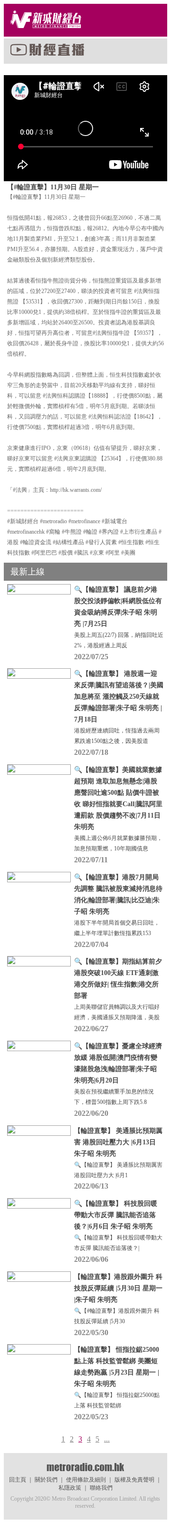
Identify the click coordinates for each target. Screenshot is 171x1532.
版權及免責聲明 (134, 1479)
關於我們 (46, 1479)
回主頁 (17, 1479)
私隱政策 (69, 1487)
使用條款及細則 (86, 1479)
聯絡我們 (101, 1487)
